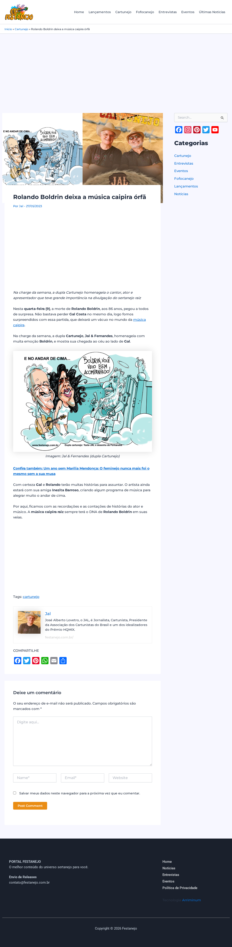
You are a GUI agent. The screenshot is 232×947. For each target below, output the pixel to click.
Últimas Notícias (212, 12)
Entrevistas (168, 12)
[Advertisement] (116, 67)
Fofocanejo (145, 12)
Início (8, 29)
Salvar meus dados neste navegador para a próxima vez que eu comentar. (79, 793)
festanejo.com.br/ (59, 637)
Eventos (187, 12)
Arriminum (191, 900)
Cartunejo (123, 12)
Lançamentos (100, 12)
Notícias (181, 194)
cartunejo (31, 597)
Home (79, 12)
